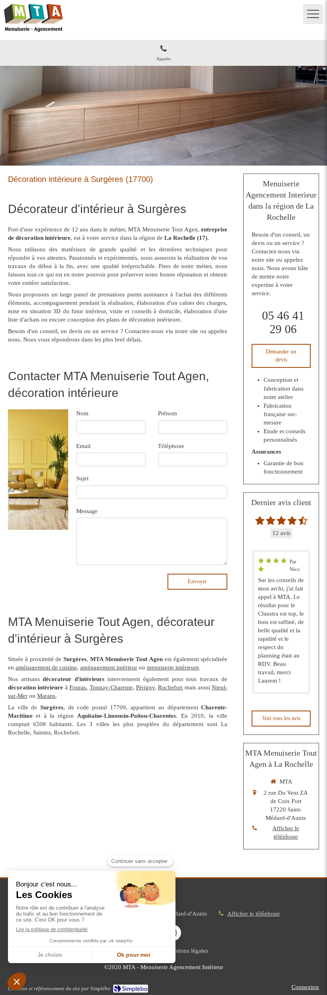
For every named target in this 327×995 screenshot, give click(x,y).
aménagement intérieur (108, 667)
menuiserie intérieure (173, 667)
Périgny (145, 687)
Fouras (77, 687)
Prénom (167, 413)
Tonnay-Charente (111, 687)
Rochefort (170, 687)
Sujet (82, 478)
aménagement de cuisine (46, 667)
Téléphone (171, 446)
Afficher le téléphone (285, 832)
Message (87, 511)
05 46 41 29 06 (283, 322)
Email (83, 446)
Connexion (305, 987)
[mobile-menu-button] (313, 14)
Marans (46, 696)
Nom (82, 413)
